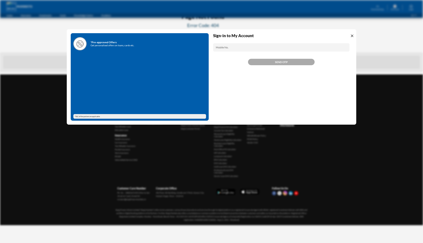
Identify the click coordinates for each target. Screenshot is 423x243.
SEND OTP (281, 73)
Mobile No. (222, 47)
